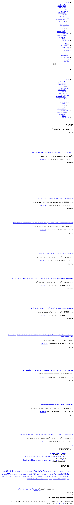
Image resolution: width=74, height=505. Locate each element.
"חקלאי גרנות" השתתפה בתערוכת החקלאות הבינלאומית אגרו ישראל (52, 152)
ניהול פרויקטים (47, 476)
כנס (52, 474)
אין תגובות (43, 159)
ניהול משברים (55, 476)
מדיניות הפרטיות (59, 503)
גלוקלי (64, 26)
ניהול (9, 474)
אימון (45, 471)
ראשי (71, 129)
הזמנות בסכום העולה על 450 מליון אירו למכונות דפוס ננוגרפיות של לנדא (52, 308)
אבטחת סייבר (60, 471)
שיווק (58, 479)
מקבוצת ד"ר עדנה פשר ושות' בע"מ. (28, 489)
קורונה (68, 479)
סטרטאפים (33, 476)
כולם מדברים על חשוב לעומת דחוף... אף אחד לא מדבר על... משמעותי (45, 456)
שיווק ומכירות (62, 6)
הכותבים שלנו (65, 45)
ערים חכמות (20, 476)
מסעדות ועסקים (61, 35)
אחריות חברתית (61, 20)
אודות (67, 49)
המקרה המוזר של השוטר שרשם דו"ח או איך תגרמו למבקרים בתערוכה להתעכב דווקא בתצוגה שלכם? (43, 223)
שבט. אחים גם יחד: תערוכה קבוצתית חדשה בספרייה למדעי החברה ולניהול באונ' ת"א (48, 370)
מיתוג (38, 474)
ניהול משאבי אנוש (64, 476)
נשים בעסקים (62, 16)
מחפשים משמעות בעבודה (58, 453)
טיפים (64, 39)
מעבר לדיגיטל (22, 474)
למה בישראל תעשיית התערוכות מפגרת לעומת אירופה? (57, 404)
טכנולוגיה (64, 473)
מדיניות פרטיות (37, 491)
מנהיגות (29, 474)
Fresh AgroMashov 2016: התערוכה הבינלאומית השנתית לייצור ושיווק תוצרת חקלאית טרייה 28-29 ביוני (42, 278)
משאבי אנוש (62, 7)
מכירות (33, 474)
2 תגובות (43, 441)
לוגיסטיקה (46, 474)
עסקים (25, 476)
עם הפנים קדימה (64, 25)
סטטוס (67, 44)
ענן (28, 476)
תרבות (44, 479)
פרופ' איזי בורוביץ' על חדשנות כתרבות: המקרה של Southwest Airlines (44, 460)
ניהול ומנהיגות (65, 11)
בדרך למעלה (62, 21)
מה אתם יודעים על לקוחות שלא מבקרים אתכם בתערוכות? (55, 253)
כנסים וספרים (62, 37)
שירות (64, 23)
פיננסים (63, 9)
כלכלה (55, 474)
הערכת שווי (17, 471)
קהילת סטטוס (65, 33)
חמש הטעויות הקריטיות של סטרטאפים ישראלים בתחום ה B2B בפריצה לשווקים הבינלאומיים (45, 434)
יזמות (64, 30)
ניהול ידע (63, 4)
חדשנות (63, 28)
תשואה (29, 479)
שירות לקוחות (49, 479)
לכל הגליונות (65, 40)
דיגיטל (21, 471)
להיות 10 (63, 14)
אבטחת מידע (66, 471)
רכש (61, 479)
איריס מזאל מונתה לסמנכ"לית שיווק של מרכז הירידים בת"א (55, 198)
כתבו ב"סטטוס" (64, 47)
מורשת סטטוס (61, 32)
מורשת (41, 474)
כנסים (49, 474)
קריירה (64, 479)
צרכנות (3, 476)
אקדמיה (30, 471)
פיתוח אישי (9, 476)
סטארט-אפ (39, 476)
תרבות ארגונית (65, 18)
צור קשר (66, 50)
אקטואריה (26, 471)
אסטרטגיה (66, 2)
